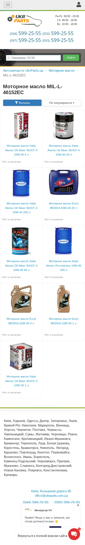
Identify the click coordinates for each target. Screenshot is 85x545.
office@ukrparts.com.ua (51, 495)
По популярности (61, 102)
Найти (71, 57)
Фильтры (24, 102)
